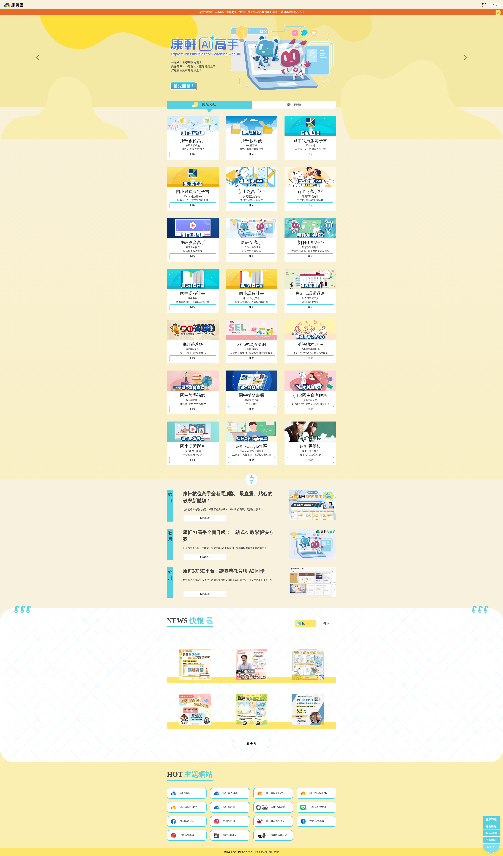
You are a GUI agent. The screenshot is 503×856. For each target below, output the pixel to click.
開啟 (192, 154)
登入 (494, 5)
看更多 (251, 744)
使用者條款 (261, 852)
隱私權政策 (274, 852)
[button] (187, 793)
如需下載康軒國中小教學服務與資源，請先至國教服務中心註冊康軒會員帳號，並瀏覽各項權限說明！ (251, 12)
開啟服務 (205, 518)
